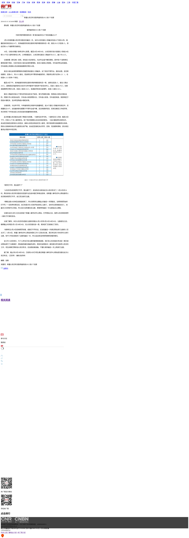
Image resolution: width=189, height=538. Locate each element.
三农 (68, 2)
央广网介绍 (21, 532)
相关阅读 (5, 300)
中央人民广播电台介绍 (9, 532)
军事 (18, 2)
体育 (33, 2)
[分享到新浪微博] (2, 358)
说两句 (5, 268)
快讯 (29, 12)
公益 (58, 2)
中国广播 (75, 2)
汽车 (23, 2)
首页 (3, 2)
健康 (53, 2)
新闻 (8, 2)
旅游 (43, 2)
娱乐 (48, 2)
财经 (13, 2)
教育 (38, 2)
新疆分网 (4, 12)
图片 (63, 2)
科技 (28, 2)
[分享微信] (2, 361)
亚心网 (21, 21)
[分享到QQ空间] (2, 364)
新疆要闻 (23, 12)
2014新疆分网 (13, 12)
